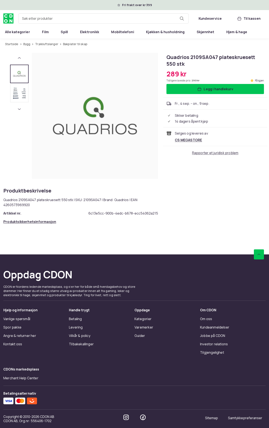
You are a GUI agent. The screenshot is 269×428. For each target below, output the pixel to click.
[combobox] (103, 18)
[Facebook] (143, 417)
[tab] (19, 74)
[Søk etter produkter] (182, 18)
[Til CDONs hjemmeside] (8, 18)
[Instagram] (126, 417)
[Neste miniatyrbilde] (19, 109)
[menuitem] (17, 32)
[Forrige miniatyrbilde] (19, 58)
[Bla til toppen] (259, 254)
